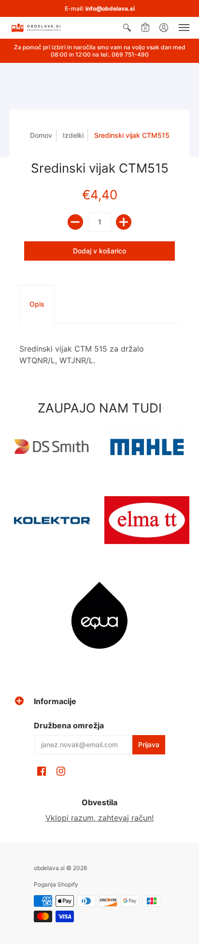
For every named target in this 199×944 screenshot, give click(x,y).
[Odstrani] (75, 222)
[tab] (37, 304)
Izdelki (73, 135)
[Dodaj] (123, 222)
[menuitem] (127, 28)
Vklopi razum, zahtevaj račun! (99, 818)
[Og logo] (52, 520)
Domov (41, 135)
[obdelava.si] (36, 28)
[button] (127, 28)
